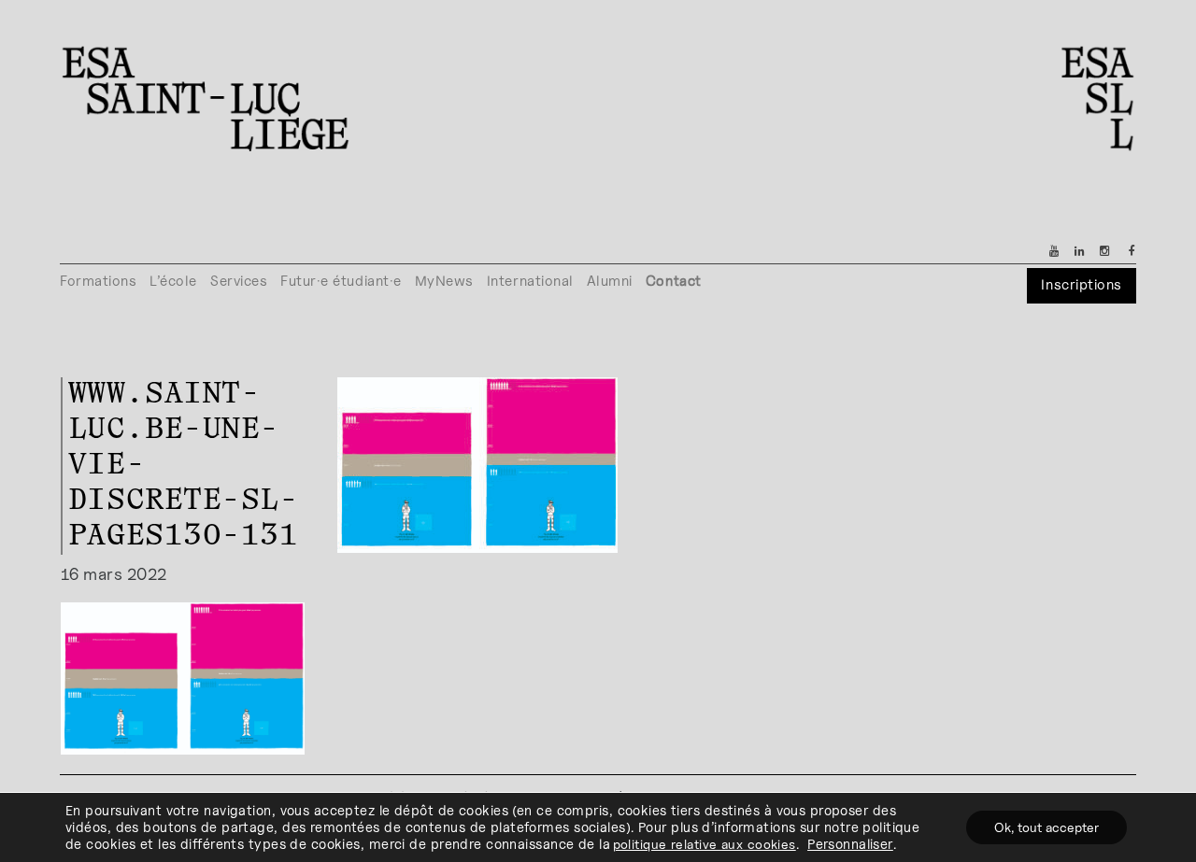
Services (238, 281)
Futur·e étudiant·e (341, 281)
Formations (98, 281)
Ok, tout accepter (1046, 827)
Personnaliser (850, 844)
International (530, 281)
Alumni (610, 281)
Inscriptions (1081, 284)
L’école (173, 281)
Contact (674, 281)
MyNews (444, 281)
